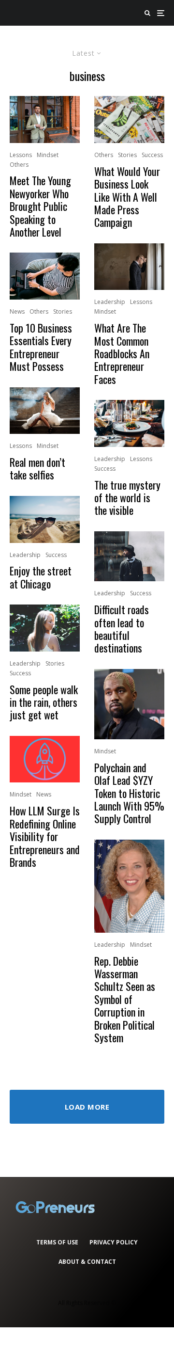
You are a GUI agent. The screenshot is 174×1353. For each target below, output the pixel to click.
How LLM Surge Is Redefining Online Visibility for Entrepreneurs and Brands (45, 836)
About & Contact (87, 1261)
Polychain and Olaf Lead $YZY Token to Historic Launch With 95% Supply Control (129, 793)
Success (56, 555)
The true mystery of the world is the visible (127, 497)
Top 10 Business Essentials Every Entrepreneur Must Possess (41, 347)
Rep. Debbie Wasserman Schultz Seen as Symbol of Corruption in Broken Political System (124, 999)
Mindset (47, 155)
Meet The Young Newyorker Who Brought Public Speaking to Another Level (40, 206)
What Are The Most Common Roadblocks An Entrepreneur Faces (121, 353)
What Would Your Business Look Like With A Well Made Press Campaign (127, 197)
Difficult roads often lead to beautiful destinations (121, 628)
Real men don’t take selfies (37, 468)
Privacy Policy (113, 1242)
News (17, 311)
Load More (87, 1107)
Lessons (21, 155)
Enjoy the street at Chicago (41, 577)
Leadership (25, 555)
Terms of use (57, 1242)
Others (19, 164)
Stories (62, 311)
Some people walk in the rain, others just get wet (44, 702)
